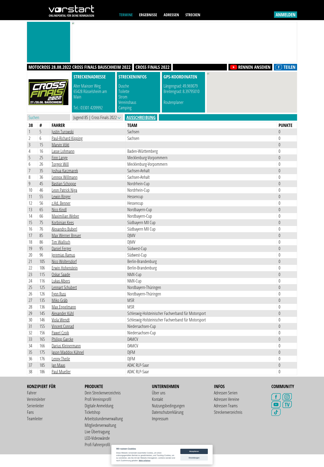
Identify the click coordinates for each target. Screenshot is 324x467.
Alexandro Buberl (64, 229)
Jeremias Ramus (63, 255)
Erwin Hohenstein (65, 268)
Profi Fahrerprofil (97, 444)
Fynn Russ (59, 294)
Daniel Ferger (61, 248)
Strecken (192, 14)
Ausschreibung (141, 117)
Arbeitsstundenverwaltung (104, 418)
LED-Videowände (97, 438)
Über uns (158, 393)
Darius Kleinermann (66, 346)
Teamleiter (35, 418)
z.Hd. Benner (61, 203)
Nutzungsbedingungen (168, 406)
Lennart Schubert (64, 287)
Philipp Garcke (62, 339)
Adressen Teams (226, 406)
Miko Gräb (60, 300)
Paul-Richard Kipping (67, 138)
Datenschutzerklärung (167, 412)
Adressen (171, 14)
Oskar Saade (61, 274)
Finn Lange (60, 157)
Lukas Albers (61, 281)
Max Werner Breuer (66, 235)
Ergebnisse (148, 14)
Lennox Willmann (64, 177)
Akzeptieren (194, 451)
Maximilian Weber (65, 216)
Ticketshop (92, 412)
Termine (126, 14)
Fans (30, 412)
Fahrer (32, 393)
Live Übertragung (97, 431)
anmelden (286, 15)
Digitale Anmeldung (99, 406)
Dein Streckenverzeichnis (103, 393)
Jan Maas (58, 365)
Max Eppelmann (64, 307)
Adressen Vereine (226, 399)
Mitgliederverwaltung (100, 425)
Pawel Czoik (60, 333)
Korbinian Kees (63, 222)
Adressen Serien (225, 393)
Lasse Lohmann (63, 151)
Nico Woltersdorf (64, 261)
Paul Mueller (61, 371)
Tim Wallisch (61, 242)
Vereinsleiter (36, 399)
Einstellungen (194, 458)
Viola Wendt (61, 320)
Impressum (160, 418)
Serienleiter (35, 406)
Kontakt (157, 399)
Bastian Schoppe (64, 183)
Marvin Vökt (60, 145)
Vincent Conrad (63, 326)
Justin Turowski (63, 131)
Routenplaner (174, 102)
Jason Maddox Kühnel (68, 352)
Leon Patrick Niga (64, 190)
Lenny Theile (61, 359)
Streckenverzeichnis (228, 412)
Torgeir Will (60, 164)
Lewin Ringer (61, 196)
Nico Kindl (59, 209)
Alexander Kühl (63, 313)
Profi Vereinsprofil (98, 399)
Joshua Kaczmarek (65, 170)
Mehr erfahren (144, 461)
